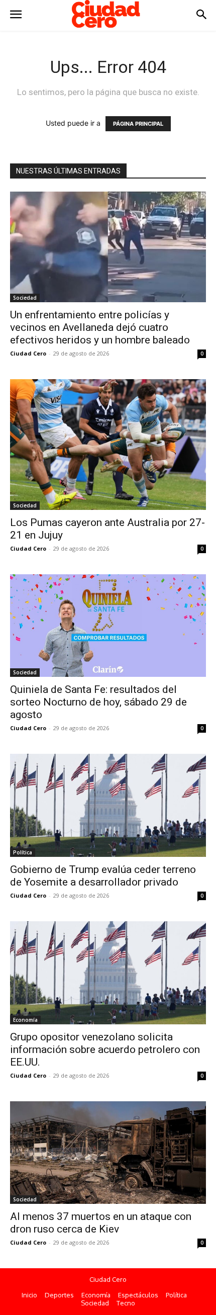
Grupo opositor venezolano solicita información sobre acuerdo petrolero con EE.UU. (105, 1049)
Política (22, 852)
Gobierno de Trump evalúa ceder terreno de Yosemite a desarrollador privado (103, 875)
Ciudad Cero (28, 353)
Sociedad (25, 297)
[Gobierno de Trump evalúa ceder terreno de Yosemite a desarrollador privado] (108, 805)
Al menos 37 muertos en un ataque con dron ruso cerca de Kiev (100, 1222)
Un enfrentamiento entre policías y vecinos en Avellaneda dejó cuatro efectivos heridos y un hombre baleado (100, 327)
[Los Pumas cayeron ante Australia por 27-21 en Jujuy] (108, 444)
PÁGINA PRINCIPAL (138, 123)
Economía (25, 1019)
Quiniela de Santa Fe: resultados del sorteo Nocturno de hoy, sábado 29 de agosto (98, 702)
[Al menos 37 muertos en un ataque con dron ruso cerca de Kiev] (108, 1152)
